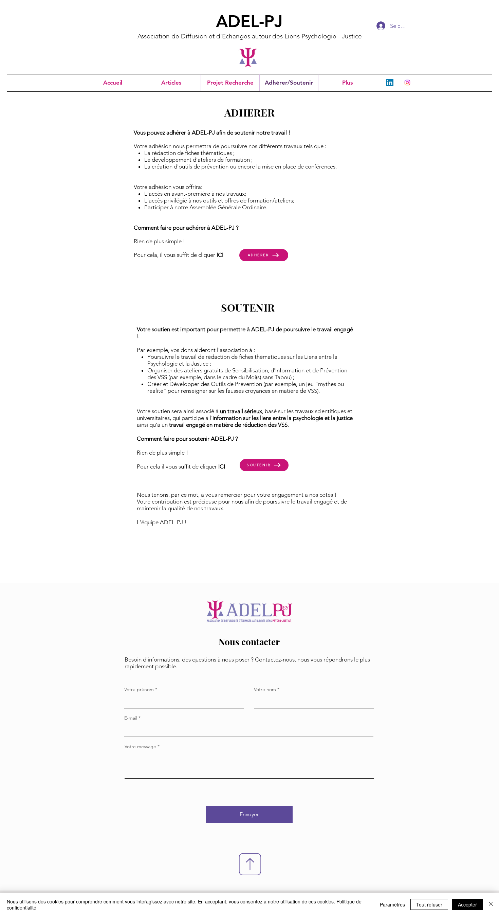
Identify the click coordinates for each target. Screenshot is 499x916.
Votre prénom (139, 689)
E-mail (130, 718)
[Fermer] (491, 904)
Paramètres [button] (392, 904)
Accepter (467, 904)
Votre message (140, 746)
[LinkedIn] (389, 82)
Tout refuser (429, 904)
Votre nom (265, 689)
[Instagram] (407, 82)
